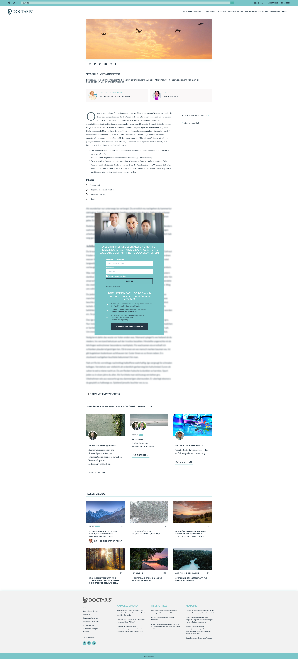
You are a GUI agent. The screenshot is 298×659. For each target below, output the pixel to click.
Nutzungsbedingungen (90, 618)
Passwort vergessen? (113, 286)
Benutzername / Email (115, 259)
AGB (84, 608)
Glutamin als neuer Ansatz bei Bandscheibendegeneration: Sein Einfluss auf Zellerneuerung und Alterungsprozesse (132, 629)
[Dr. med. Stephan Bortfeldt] (142, 430)
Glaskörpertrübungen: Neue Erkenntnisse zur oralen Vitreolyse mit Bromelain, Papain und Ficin (165, 626)
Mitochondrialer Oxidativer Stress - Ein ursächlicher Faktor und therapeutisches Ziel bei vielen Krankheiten (131, 613)
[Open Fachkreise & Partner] (267, 12)
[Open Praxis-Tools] (242, 12)
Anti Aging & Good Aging (187, 573)
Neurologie (137, 573)
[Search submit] (232, 2)
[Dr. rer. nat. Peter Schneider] (92, 439)
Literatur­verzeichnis (192, 123)
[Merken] (121, 526)
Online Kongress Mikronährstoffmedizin (199, 638)
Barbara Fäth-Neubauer (115, 96)
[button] (89, 64)
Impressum (86, 615)
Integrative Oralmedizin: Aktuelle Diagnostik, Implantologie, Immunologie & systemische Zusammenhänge (199, 619)
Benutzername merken (117, 276)
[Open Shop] (288, 12)
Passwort (110, 268)
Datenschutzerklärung (90, 611)
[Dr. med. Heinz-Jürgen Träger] (179, 439)
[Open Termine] (279, 12)
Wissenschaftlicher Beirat (91, 621)
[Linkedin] (94, 643)
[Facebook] (9, 2)
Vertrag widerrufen (89, 637)
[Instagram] (13, 2)
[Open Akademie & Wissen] (202, 12)
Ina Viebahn (171, 96)
